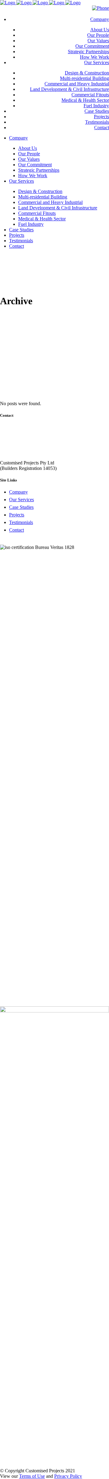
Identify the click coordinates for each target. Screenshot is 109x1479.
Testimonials (21, 522)
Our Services (21, 499)
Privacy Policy (68, 1476)
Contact (16, 530)
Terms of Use (32, 1476)
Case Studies (21, 507)
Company (18, 492)
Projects (16, 514)
